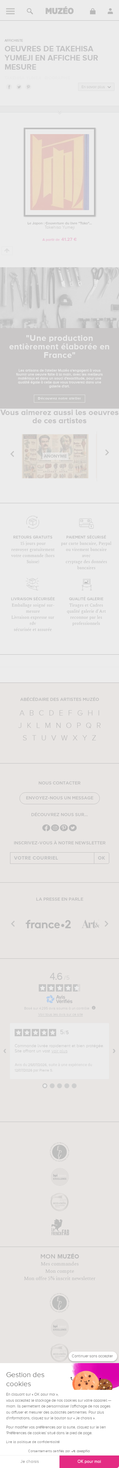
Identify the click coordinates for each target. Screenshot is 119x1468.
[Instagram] (55, 831)
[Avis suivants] (114, 1051)
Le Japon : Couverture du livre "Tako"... (59, 226)
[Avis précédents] (5, 1051)
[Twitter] (72, 831)
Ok (101, 858)
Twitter (18, 87)
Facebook (9, 87)
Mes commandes (60, 1264)
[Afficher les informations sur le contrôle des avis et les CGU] (93, 1007)
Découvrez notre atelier (59, 398)
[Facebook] (46, 831)
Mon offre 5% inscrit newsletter (60, 1279)
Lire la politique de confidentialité (33, 1442)
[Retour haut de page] (7, 251)
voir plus (59, 1051)
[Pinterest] (64, 831)
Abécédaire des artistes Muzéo (59, 699)
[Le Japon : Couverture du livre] (60, 215)
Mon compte (59, 1271)
